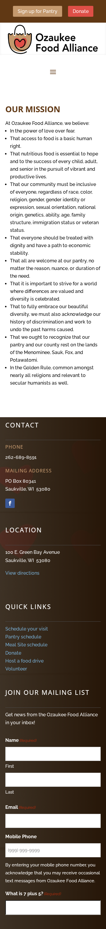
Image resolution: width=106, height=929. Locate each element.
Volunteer (16, 669)
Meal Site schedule (26, 645)
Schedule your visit (26, 629)
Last (9, 792)
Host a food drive (24, 661)
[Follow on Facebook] (10, 503)
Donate (81, 11)
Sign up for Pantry (37, 11)
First (9, 766)
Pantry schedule (23, 637)
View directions (22, 573)
